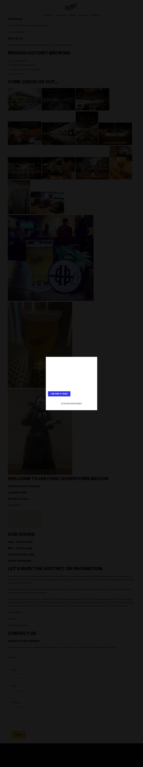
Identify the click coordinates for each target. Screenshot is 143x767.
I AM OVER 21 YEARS (59, 394)
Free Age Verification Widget (72, 403)
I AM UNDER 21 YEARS (84, 394)
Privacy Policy (86, 399)
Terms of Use (77, 399)
